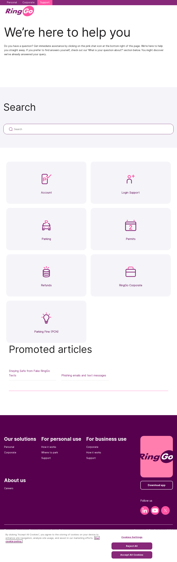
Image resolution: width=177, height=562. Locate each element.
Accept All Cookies (131, 554)
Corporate (10, 452)
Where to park (49, 452)
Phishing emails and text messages (83, 375)
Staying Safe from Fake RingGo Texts (29, 373)
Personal (9, 446)
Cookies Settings (131, 537)
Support (46, 457)
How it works (48, 446)
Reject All (132, 546)
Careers (8, 488)
